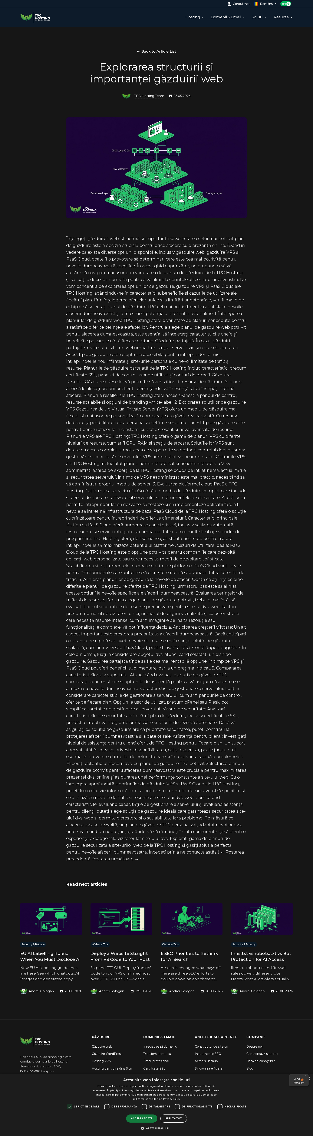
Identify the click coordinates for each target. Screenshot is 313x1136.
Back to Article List (158, 51)
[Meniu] (306, 1076)
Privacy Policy (171, 1099)
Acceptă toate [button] (141, 1118)
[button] (156, 1128)
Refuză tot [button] (173, 1118)
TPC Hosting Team (149, 96)
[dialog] (156, 1105)
